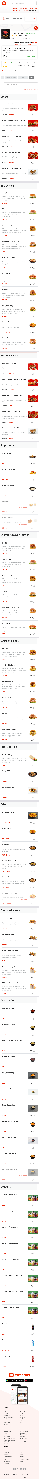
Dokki (5, 1433)
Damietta (7, 1419)
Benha (6, 1424)
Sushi (21, 1454)
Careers (28, 1474)
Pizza (21, 1451)
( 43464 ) (24, 35)
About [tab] (10, 71)
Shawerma (7, 1461)
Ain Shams (7, 1436)
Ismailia (22, 1419)
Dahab (22, 1421)
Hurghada (23, 1413)
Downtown (7, 1435)
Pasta (5, 1459)
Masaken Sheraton (9, 1440)
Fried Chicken (8, 1456)
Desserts (6, 1452)
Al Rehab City (24, 1435)
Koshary (6, 1454)
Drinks (31, 77)
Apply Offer (31, 56)
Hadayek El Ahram (9, 1438)
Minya (21, 1422)
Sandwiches (7, 1458)
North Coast (7, 1413)
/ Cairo (20, 8)
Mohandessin (24, 1431)
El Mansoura (7, 1415)
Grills (21, 1452)
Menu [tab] (4, 71)
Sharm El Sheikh (8, 1417)
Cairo (5, 1412)
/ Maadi (25, 8)
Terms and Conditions (15, 1474)
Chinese (6, 1463)
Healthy (22, 1456)
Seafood (22, 1458)
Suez (5, 1421)
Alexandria (23, 1412)
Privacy (24, 1474)
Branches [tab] (18, 71)
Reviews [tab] (26, 71)
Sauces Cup (23, 77)
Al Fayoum (7, 1422)
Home (15, 8)
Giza (21, 1440)
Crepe (21, 1461)
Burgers (6, 1451)
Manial (6, 1443)
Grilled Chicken (24, 1459)
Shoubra (22, 1436)
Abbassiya (7, 1442)
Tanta (21, 1415)
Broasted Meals (11, 77)
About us (6, 1474)
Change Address (30, 18)
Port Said (22, 1417)
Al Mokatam (23, 1438)
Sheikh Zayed (8, 1431)
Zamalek (22, 1433)
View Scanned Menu (30, 89)
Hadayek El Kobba (25, 1442)
